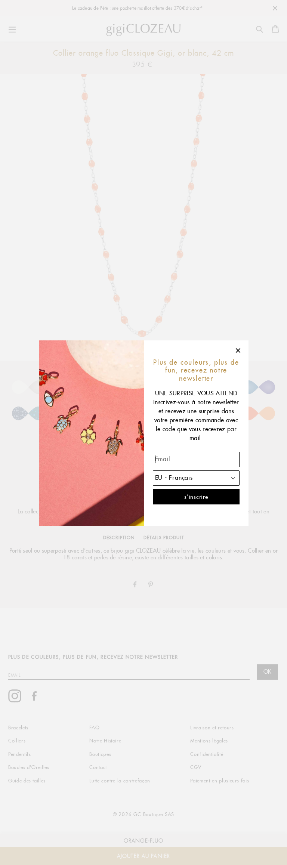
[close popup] (238, 350)
